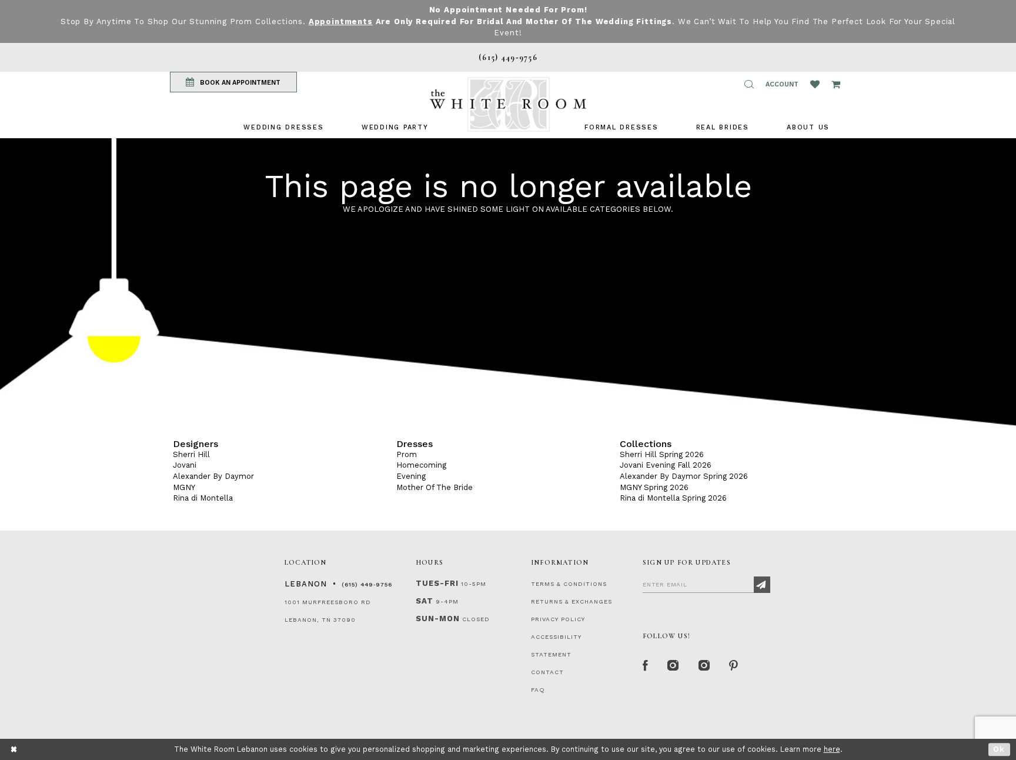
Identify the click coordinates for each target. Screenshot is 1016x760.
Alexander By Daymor (213, 476)
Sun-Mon (438, 618)
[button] (749, 84)
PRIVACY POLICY (558, 619)
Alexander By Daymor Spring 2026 (684, 476)
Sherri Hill (191, 454)
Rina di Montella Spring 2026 (673, 498)
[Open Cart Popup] (835, 84)
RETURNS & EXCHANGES (571, 601)
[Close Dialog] (14, 749)
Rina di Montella (203, 498)
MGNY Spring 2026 (654, 487)
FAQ (538, 689)
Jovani (184, 465)
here (832, 749)
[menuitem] (283, 127)
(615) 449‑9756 (367, 584)
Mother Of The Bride (434, 487)
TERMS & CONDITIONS (569, 584)
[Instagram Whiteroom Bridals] (705, 666)
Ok (999, 749)
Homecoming (421, 465)
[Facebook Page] (645, 666)
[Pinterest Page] (734, 666)
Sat (424, 600)
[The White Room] (508, 104)
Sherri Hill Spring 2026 (662, 454)
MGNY (184, 487)
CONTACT (547, 672)
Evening (411, 476)
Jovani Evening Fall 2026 (665, 465)
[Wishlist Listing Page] (814, 84)
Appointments (341, 21)
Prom (406, 454)
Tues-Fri (437, 583)
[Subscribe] (762, 584)
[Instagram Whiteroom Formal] (673, 666)
